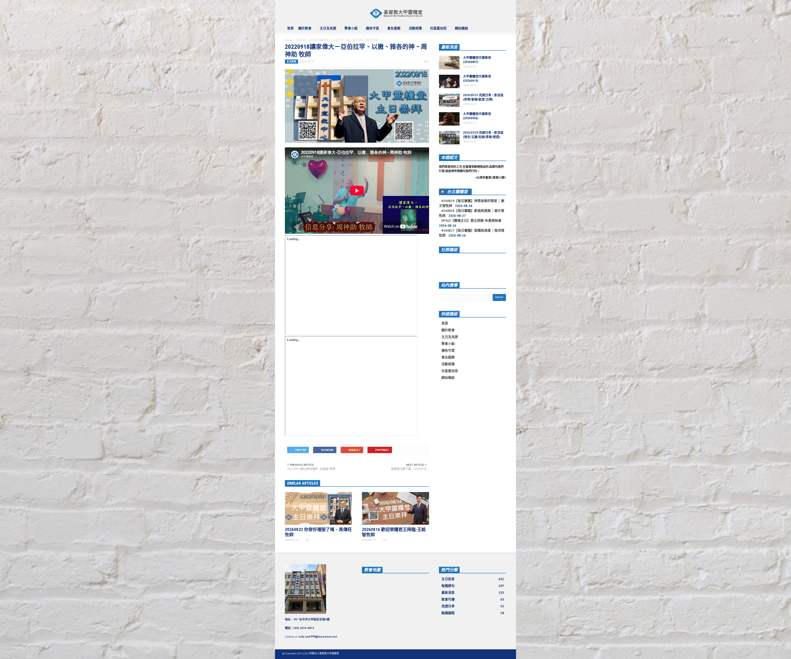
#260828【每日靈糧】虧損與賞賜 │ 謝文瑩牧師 (471, 213)
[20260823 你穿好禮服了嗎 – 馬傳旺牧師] (318, 508)
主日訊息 (300, 40)
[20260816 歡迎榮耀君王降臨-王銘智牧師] (395, 508)
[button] (502, 28)
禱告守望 (371, 30)
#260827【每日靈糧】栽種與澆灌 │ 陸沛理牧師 (471, 232)
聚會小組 (350, 30)
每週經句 (472, 586)
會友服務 (392, 30)
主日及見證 (326, 30)
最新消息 (449, 47)
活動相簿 (414, 30)
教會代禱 (472, 599)
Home (288, 40)
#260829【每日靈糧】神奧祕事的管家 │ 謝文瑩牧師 (471, 203)
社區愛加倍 (437, 30)
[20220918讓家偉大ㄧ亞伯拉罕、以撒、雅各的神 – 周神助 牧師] (357, 105)
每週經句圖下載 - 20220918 (409, 469)
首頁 (290, 28)
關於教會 (303, 30)
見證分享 (472, 606)
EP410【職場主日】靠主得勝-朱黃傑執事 (471, 220)
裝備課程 (472, 613)
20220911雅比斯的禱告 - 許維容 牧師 (311, 469)
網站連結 (460, 30)
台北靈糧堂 (457, 191)
